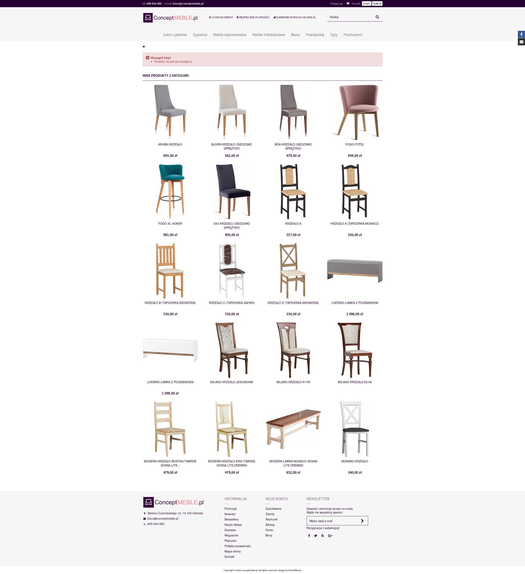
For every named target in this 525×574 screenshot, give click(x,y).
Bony (269, 535)
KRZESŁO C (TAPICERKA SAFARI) (232, 303)
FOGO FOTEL (355, 144)
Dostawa (230, 530)
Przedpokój (315, 34)
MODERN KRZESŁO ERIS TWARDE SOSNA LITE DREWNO (231, 463)
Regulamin (232, 535)
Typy (333, 34)
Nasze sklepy (233, 524)
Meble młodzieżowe (268, 34)
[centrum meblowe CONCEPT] (170, 17)
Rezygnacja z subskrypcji (323, 528)
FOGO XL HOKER (170, 223)
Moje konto (277, 498)
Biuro (295, 34)
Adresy (270, 524)
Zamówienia (273, 508)
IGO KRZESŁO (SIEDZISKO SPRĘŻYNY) (232, 225)
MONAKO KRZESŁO (354, 461)
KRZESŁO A (293, 223)
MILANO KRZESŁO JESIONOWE (231, 382)
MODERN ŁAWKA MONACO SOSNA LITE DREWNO (293, 463)
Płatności (230, 540)
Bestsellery (232, 519)
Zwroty (270, 514)
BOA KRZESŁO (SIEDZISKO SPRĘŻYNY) (293, 146)
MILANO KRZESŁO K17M (293, 382)
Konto (269, 530)
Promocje (231, 508)
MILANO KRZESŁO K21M (355, 382)
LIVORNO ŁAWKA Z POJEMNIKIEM (355, 303)
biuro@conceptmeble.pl (188, 3)
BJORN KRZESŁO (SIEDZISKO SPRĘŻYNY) (231, 146)
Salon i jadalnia (175, 34)
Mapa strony (233, 551)
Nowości (230, 514)
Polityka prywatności (238, 546)
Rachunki (272, 519)
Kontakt (229, 557)
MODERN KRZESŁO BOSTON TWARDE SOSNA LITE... (170, 463)
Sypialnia (200, 34)
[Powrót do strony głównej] (144, 46)
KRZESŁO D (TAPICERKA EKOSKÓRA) (293, 303)
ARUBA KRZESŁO (170, 144)
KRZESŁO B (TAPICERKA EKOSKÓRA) (170, 303)
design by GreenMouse (289, 570)
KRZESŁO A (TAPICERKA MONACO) (355, 223)
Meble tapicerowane (229, 34)
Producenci (353, 34)
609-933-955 (154, 3)
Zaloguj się (336, 3)
